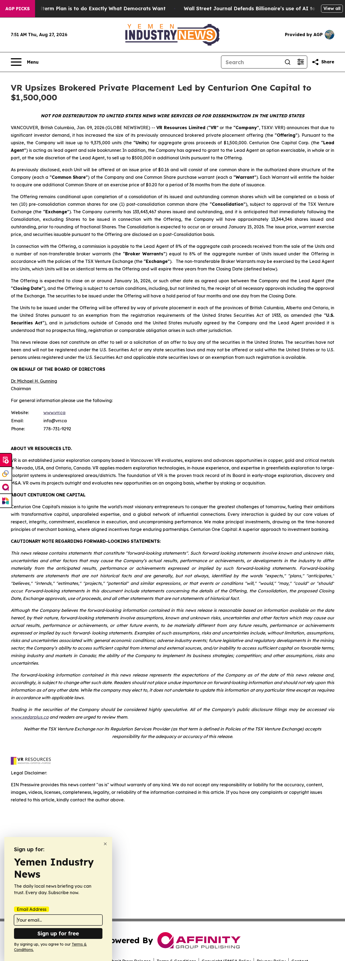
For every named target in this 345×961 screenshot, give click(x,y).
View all (331, 8)
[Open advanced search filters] (300, 62)
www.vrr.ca (54, 412)
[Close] (105, 843)
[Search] (287, 62)
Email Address (31, 909)
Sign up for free (58, 933)
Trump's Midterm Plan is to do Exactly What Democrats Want (88, 8)
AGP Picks (17, 8)
